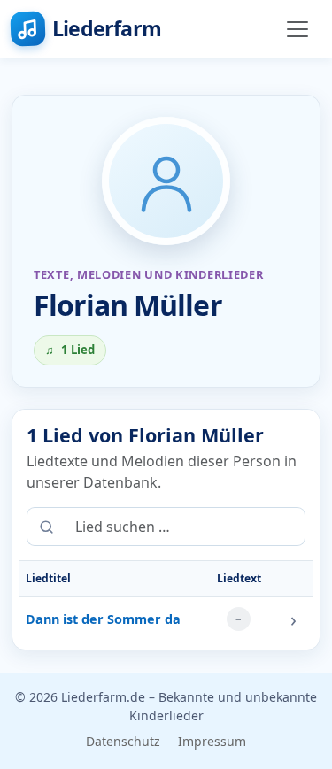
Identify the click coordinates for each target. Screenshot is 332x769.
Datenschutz (123, 741)
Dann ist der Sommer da (103, 619)
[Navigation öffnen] (297, 29)
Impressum (212, 741)
